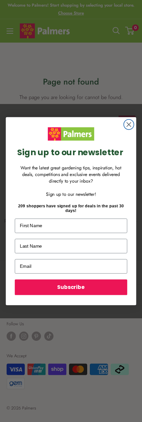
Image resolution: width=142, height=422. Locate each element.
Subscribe (71, 287)
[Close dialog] (129, 124)
